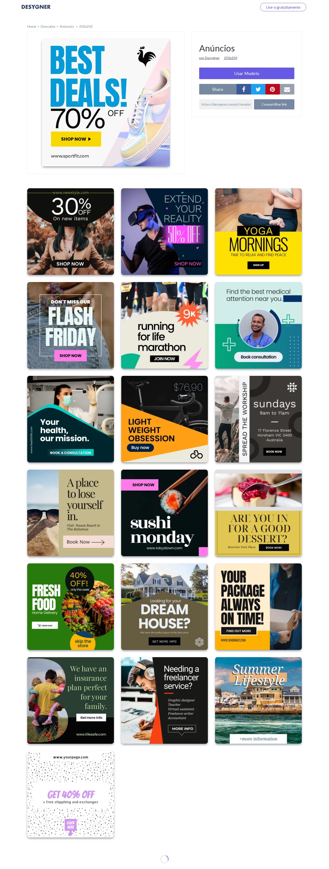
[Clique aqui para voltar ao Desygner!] (36, 10)
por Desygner (209, 58)
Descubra (48, 26)
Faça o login (241, 7)
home (31, 26)
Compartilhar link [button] (274, 104)
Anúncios (67, 26)
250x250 (85, 26)
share (217, 89)
